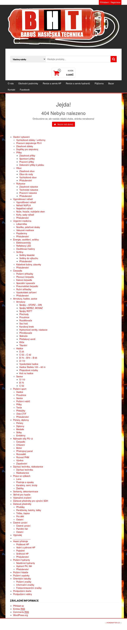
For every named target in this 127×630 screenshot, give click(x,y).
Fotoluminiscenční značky (29, 587)
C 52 (21, 385)
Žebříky (20, 488)
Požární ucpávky (21, 575)
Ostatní (19, 519)
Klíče (21, 342)
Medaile (20, 429)
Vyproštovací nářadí (23, 199)
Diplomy (20, 426)
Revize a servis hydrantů (78, 83)
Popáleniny (21, 233)
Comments (21, 612)
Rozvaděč (21, 454)
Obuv (19, 168)
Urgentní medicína (22, 220)
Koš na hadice (26, 373)
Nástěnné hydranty (25, 563)
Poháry (19, 423)
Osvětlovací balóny (25, 248)
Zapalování (21, 463)
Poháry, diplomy (21, 419)
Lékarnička (21, 223)
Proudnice (24, 317)
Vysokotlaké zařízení (26, 292)
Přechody (24, 314)
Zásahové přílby (27, 155)
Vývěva (19, 460)
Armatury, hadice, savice (25, 298)
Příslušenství (25, 180)
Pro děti (20, 516)
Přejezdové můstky (28, 370)
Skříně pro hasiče (21, 494)
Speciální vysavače (25, 283)
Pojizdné (20, 550)
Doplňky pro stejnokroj (27, 149)
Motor (19, 447)
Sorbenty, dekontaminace (25, 491)
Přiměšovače (25, 332)
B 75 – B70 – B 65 (28, 357)
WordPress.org (20, 615)
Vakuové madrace (25, 230)
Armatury (20, 301)
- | (106, 623)
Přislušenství (22, 569)
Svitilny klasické (27, 255)
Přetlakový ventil (27, 339)
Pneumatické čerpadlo (27, 286)
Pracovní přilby (26, 161)
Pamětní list (22, 528)
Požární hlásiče (20, 572)
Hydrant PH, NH (24, 566)
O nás (11, 83)
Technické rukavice (28, 189)
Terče (19, 407)
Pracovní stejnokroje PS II (29, 143)
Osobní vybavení (21, 136)
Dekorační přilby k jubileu (31, 164)
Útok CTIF (21, 413)
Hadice (19, 348)
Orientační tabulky (22, 578)
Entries (19, 608)
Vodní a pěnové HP (25, 547)
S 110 (22, 379)
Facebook (25, 89)
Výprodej (17, 535)
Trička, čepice (23, 513)
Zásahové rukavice (28, 186)
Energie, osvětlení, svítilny (26, 239)
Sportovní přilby (27, 158)
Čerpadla (17, 270)
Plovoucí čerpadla (25, 276)
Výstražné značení (22, 497)
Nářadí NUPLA (23, 205)
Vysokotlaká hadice (28, 363)
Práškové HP (22, 544)
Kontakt (11, 89)
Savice (19, 376)
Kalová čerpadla (24, 279)
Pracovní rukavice (28, 192)
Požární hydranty (21, 559)
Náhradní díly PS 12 (23, 438)
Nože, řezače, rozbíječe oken (30, 211)
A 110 (22, 360)
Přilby (19, 152)
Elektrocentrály (23, 242)
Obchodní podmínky (28, 83)
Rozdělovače (25, 320)
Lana (18, 479)
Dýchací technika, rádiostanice (28, 466)
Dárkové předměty (22, 503)
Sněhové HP (22, 553)
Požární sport (19, 388)
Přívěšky (20, 507)
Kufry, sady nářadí (25, 214)
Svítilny (19, 251)
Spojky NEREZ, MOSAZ (31, 307)
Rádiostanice (22, 472)
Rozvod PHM (22, 457)
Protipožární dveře (22, 591)
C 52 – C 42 (25, 354)
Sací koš (23, 323)
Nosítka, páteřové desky (28, 227)
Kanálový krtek (26, 326)
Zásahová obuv (27, 171)
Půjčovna (99, 83)
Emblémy (20, 435)
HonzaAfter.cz (113, 623)
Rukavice (20, 183)
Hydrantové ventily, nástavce (33, 329)
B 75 (21, 382)
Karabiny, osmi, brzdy (26, 485)
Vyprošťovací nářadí (26, 202)
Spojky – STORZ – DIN (30, 304)
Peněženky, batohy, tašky (28, 510)
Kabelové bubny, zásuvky (28, 264)
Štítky (19, 432)
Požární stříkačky (24, 273)
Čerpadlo (20, 441)
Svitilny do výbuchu (28, 258)
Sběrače (23, 335)
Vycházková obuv (28, 177)
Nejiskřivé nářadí (24, 208)
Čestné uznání (20, 522)
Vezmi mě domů (65, 124)
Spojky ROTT (25, 311)
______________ (22, 538)
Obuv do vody (26, 174)
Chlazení (20, 444)
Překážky (20, 410)
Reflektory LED (23, 245)
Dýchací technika (24, 469)
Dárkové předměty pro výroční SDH (30, 500)
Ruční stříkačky (23, 289)
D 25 (21, 351)
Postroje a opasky (25, 482)
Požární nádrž (23, 401)
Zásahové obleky (24, 146)
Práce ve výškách (21, 475)
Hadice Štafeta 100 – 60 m (32, 367)
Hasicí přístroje (20, 541)
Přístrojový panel (24, 451)
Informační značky (25, 584)
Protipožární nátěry (22, 594)
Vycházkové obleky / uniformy (30, 140)
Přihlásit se (18, 605)
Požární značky (23, 581)
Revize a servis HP (52, 83)
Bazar (111, 83)
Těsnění (23, 345)
